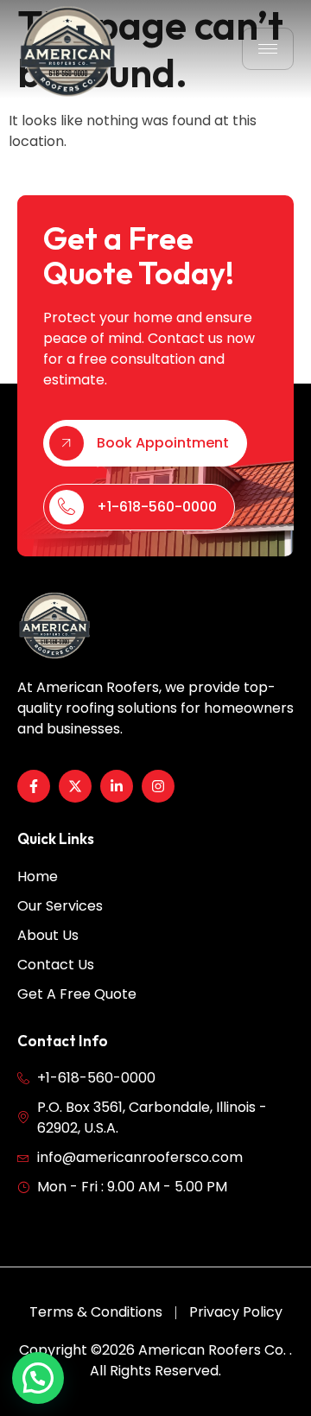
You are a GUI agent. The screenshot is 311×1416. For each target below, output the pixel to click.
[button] (38, 1378)
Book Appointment (163, 443)
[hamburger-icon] (268, 49)
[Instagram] (158, 786)
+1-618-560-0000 (157, 507)
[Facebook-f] (33, 786)
